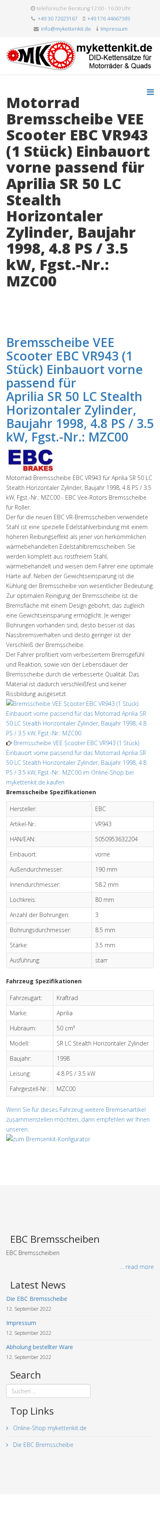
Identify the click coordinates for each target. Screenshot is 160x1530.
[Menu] (150, 92)
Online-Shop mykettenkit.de (49, 1428)
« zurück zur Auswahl (33, 298)
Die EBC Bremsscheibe (42, 1445)
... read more (137, 1267)
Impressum (114, 28)
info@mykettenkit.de (66, 28)
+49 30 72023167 (58, 18)
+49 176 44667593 (108, 18)
